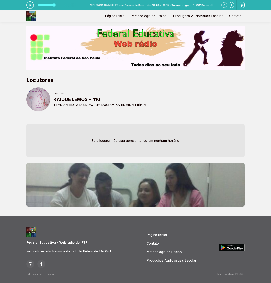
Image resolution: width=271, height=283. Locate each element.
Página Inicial (115, 16)
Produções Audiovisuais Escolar (198, 16)
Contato (235, 16)
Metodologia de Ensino (149, 16)
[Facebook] (231, 5)
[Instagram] (224, 5)
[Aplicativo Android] (242, 5)
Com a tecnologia (225, 274)
